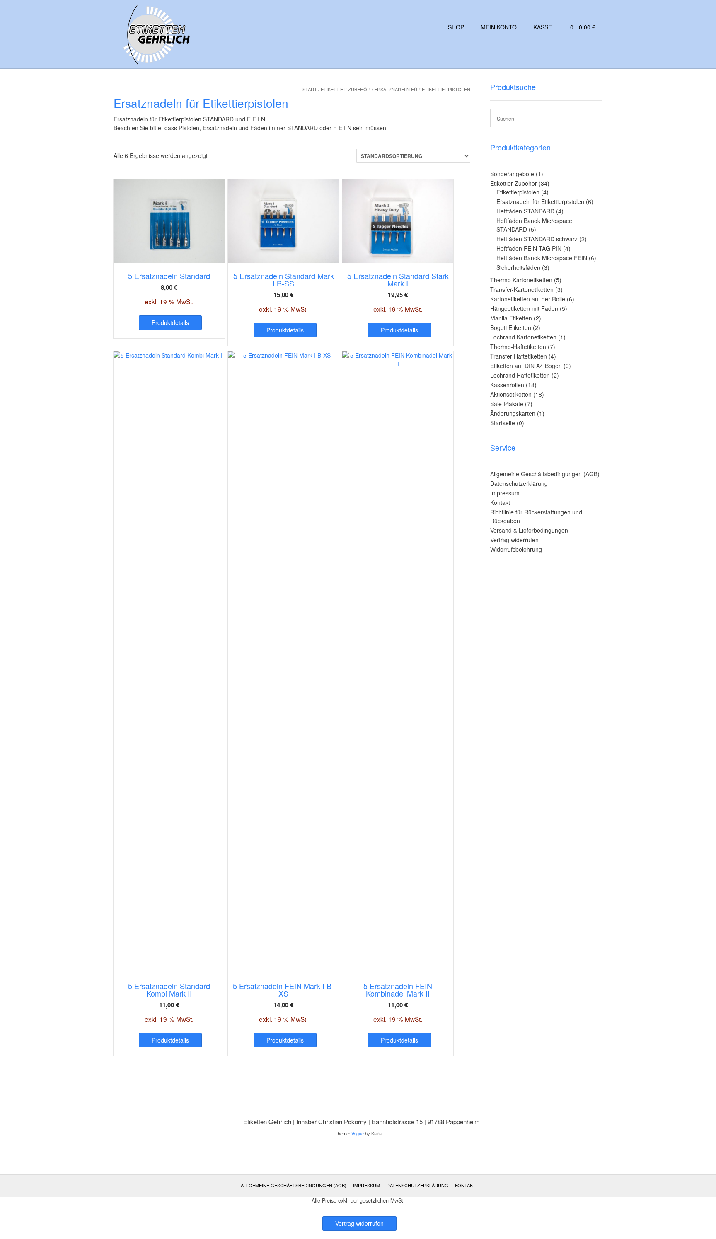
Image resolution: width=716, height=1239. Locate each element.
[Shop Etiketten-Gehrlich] (154, 34)
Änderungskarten (512, 413)
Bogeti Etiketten (510, 327)
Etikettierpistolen (517, 192)
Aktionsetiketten (511, 394)
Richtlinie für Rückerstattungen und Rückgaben (536, 516)
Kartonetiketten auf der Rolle (527, 299)
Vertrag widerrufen (514, 540)
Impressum (505, 493)
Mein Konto (499, 27)
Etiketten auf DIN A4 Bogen (526, 365)
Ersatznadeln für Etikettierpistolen (540, 201)
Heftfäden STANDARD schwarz (537, 239)
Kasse (542, 27)
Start (309, 89)
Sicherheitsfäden (518, 267)
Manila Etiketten (511, 318)
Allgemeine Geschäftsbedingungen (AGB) (545, 474)
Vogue (357, 1133)
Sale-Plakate (506, 404)
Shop (456, 27)
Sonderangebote (512, 174)
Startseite (502, 423)
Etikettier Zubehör (345, 89)
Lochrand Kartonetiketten (523, 337)
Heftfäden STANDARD (525, 211)
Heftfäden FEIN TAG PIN (528, 248)
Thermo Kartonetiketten (521, 280)
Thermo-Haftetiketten (518, 346)
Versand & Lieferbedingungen (529, 530)
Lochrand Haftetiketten (520, 375)
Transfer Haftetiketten (518, 356)
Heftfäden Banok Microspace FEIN (541, 258)
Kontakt (500, 502)
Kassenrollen (507, 385)
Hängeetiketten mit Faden (524, 308)
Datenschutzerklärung (519, 483)
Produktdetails (170, 322)
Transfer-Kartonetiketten (522, 289)
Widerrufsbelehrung (516, 549)
